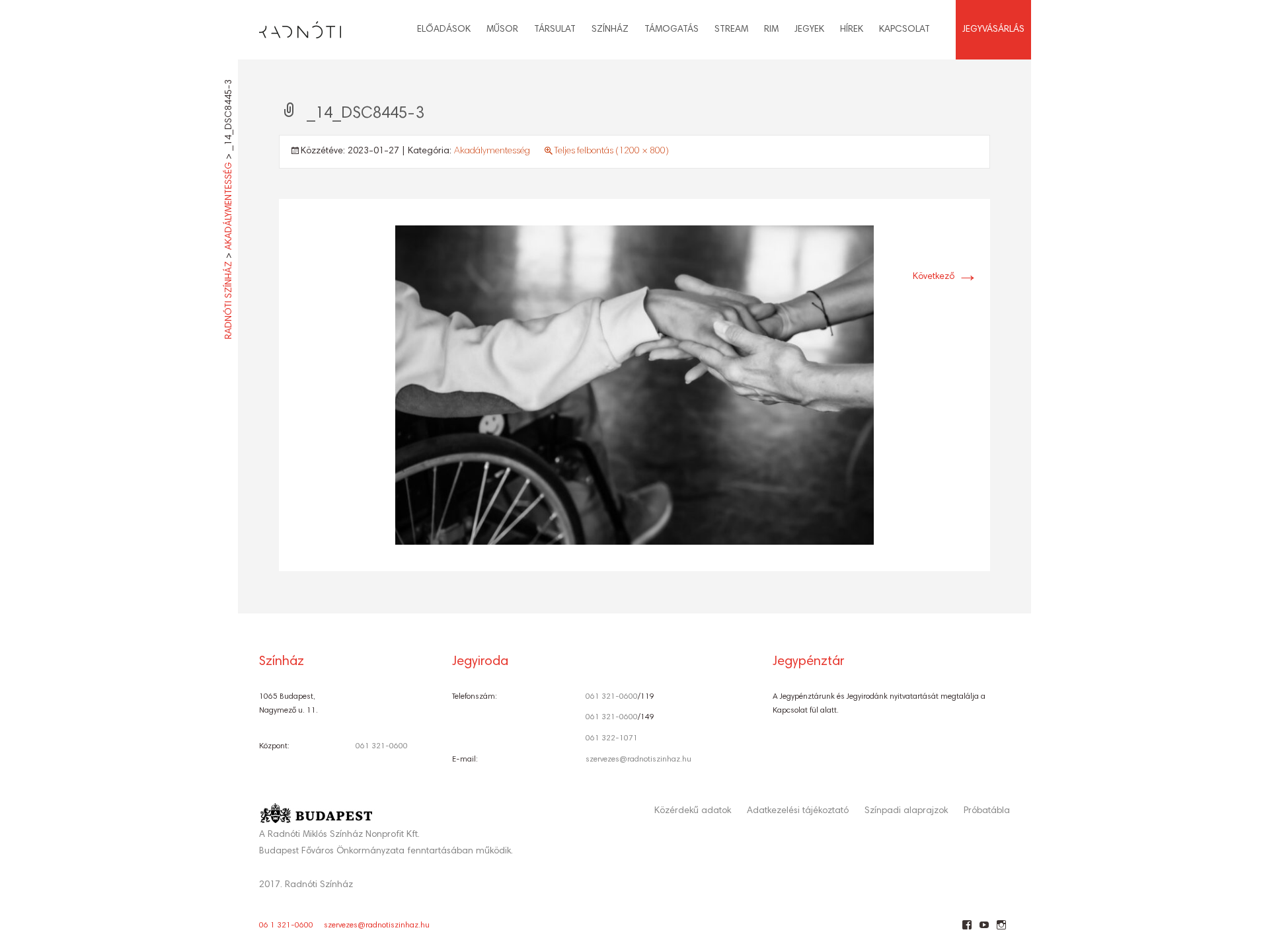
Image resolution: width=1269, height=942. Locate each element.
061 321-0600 (382, 746)
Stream (731, 29)
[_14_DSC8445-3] (634, 385)
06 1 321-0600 (286, 925)
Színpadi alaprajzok (906, 811)
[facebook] (966, 930)
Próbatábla (987, 811)
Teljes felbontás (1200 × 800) (611, 151)
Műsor (502, 29)
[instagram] (1001, 930)
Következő (945, 277)
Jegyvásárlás (993, 29)
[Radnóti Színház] (289, 26)
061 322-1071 (612, 738)
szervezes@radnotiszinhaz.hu (638, 760)
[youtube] (984, 930)
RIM (771, 29)
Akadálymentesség (492, 151)
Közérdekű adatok (692, 811)
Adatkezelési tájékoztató (798, 811)
